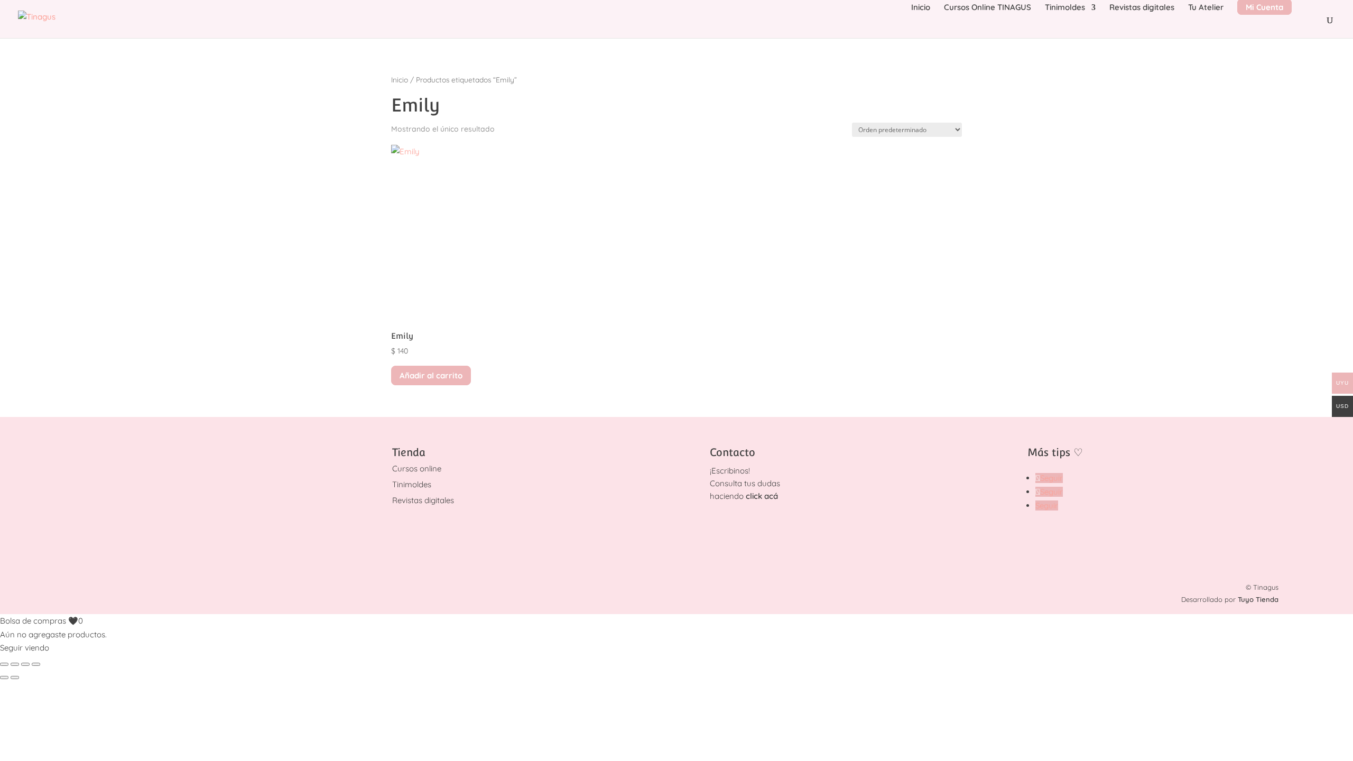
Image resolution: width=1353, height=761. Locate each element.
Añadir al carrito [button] (431, 375)
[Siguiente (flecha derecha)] (15, 677)
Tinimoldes (1065, 8)
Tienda (408, 452)
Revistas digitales (1141, 8)
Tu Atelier (1206, 8)
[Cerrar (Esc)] (36, 664)
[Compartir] (25, 664)
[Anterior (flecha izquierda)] (4, 677)
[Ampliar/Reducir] (4, 664)
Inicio (920, 8)
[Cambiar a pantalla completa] (15, 664)
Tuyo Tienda (1258, 599)
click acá (762, 496)
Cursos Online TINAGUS (987, 8)
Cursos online (416, 468)
